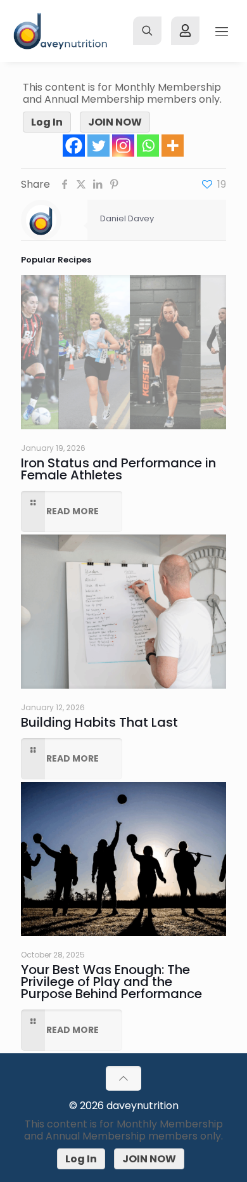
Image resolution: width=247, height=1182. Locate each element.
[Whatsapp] (148, 145)
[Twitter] (98, 145)
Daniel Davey (127, 218)
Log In (47, 122)
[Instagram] (123, 145)
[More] (173, 145)
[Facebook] (74, 145)
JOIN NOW (115, 122)
